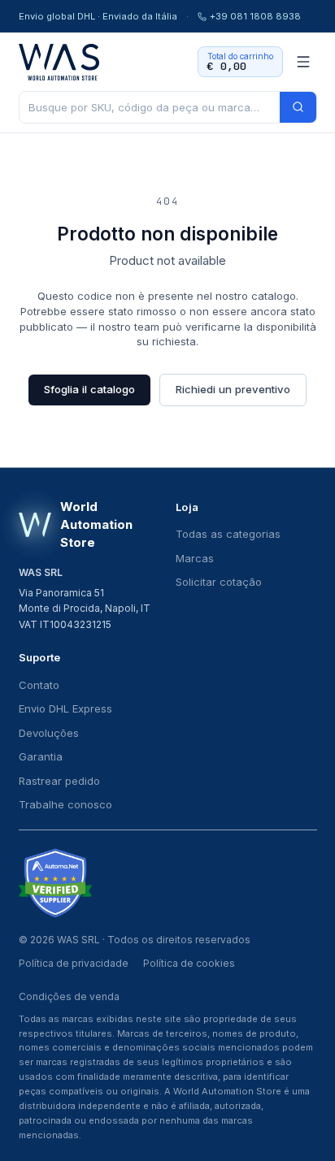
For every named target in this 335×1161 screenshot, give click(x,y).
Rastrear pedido (59, 780)
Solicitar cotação (219, 581)
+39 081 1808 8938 (255, 16)
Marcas (195, 558)
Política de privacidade (73, 963)
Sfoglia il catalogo (89, 389)
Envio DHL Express (65, 708)
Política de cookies (189, 963)
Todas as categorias (228, 533)
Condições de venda (69, 996)
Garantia (41, 756)
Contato (39, 684)
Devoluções (49, 732)
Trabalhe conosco (65, 804)
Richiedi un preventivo (233, 389)
